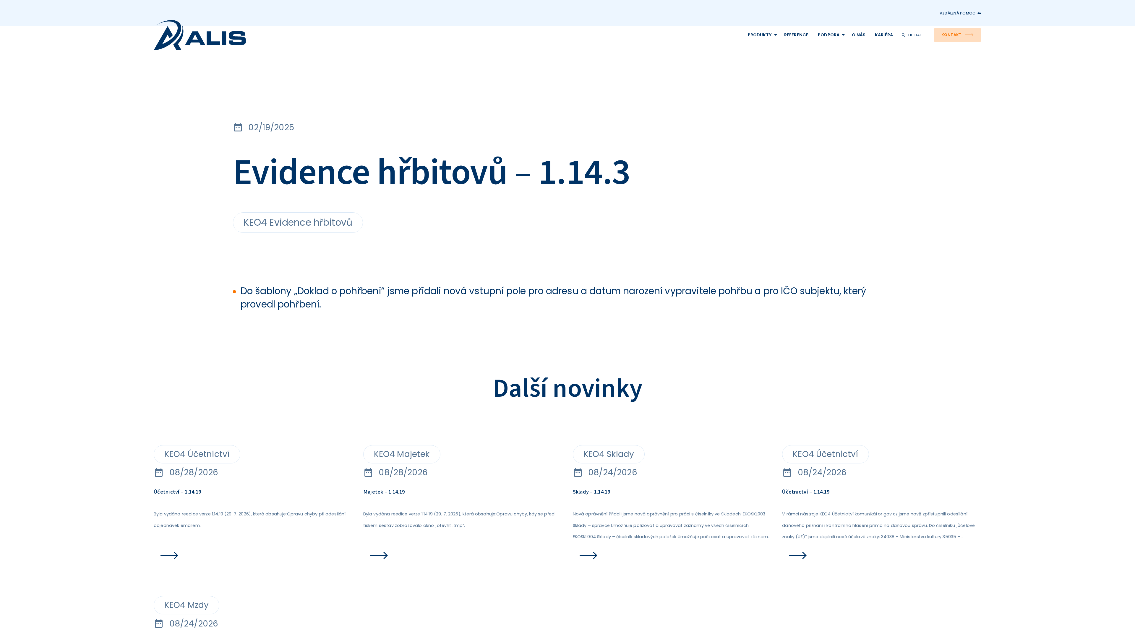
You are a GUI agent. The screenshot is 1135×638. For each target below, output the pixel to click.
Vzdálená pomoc (931, 13)
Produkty (514, 49)
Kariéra (773, 49)
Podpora (657, 49)
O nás (718, 49)
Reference (587, 49)
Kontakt (919, 49)
